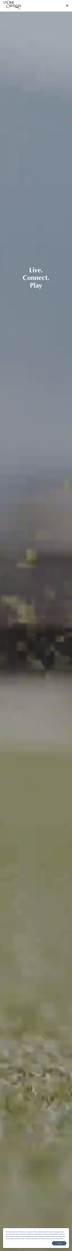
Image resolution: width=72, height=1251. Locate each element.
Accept (59, 1243)
